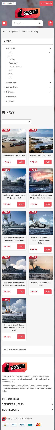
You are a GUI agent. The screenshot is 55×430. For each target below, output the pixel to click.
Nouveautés (11, 96)
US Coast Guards (15, 66)
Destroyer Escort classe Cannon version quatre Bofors (40, 240)
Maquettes (10, 48)
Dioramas (10, 92)
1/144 (10, 74)
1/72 (9, 77)
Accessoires (11, 82)
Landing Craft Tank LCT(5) (14, 155)
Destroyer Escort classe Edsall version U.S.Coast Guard (14, 327)
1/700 (10, 56)
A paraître (10, 101)
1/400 (10, 70)
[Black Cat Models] (27, 13)
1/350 (10, 52)
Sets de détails (12, 87)
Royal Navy (13, 63)
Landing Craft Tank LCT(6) (41, 155)
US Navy (12, 59)
